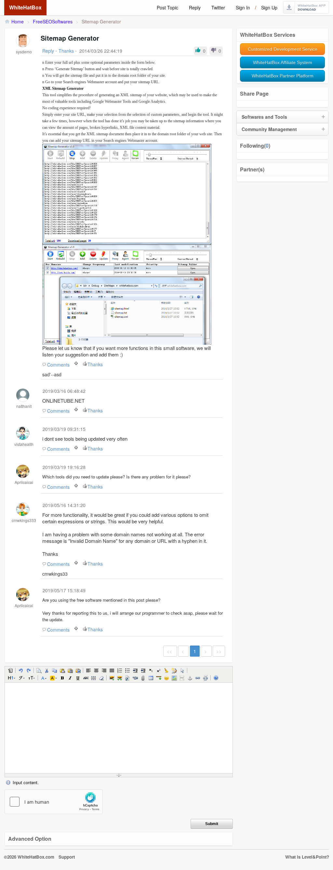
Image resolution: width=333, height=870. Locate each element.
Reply (195, 7)
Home (17, 21)
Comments (58, 364)
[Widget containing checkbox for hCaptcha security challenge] (54, 801)
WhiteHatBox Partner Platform (282, 75)
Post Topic (167, 7)
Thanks (95, 364)
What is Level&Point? (307, 857)
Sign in (243, 7)
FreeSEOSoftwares (53, 21)
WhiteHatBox (25, 7)
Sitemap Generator (101, 21)
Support (67, 857)
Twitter (218, 7)
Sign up (269, 7)
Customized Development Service (282, 49)
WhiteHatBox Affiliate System (282, 62)
